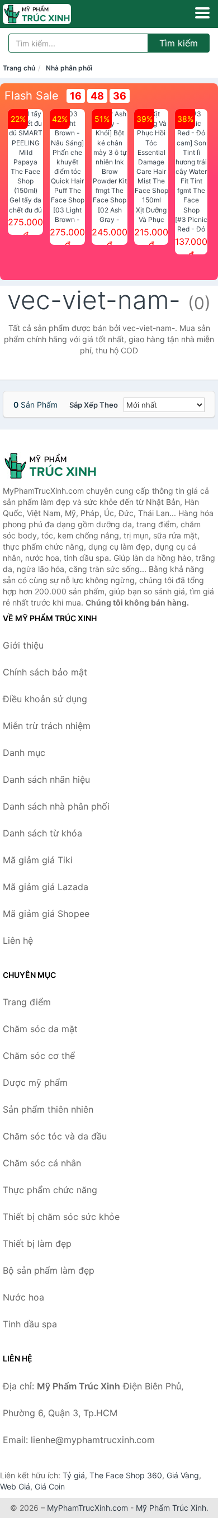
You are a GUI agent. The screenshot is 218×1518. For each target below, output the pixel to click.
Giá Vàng (183, 1475)
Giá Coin (50, 1486)
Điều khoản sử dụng (45, 698)
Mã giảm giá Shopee (46, 913)
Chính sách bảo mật (45, 672)
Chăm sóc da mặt (40, 1028)
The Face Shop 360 (125, 1475)
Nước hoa (23, 1297)
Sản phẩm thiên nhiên (48, 1109)
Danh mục (24, 752)
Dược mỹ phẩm (35, 1082)
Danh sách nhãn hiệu (46, 779)
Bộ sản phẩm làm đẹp (48, 1270)
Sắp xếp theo (93, 404)
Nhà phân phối (69, 68)
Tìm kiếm (178, 43)
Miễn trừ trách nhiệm (47, 725)
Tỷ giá (74, 1475)
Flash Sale (31, 95)
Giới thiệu (23, 645)
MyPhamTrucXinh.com (87, 1507)
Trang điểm (27, 1002)
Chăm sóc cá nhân (42, 1163)
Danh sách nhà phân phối (56, 806)
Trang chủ (19, 68)
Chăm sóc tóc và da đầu (55, 1136)
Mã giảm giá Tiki (38, 860)
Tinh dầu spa (30, 1324)
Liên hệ (18, 940)
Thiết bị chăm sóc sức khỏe (61, 1216)
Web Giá (15, 1486)
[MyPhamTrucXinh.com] (50, 14)
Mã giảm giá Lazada (45, 886)
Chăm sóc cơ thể (39, 1055)
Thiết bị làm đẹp (37, 1243)
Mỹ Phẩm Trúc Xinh (171, 1507)
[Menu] (202, 12)
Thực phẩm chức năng (50, 1189)
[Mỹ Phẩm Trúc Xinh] (59, 466)
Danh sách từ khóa (42, 833)
